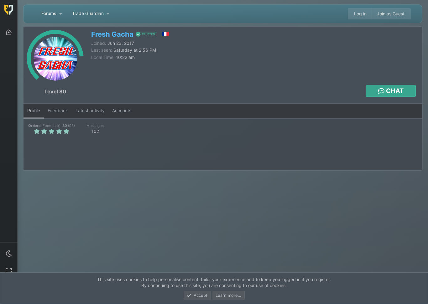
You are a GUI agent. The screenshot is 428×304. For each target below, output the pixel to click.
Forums (48, 13)
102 (95, 131)
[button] (9, 253)
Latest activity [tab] (90, 110)
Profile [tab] (33, 110)
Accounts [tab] (121, 110)
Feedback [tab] (58, 110)
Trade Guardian (88, 13)
